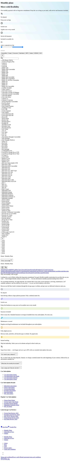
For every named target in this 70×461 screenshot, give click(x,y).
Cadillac (15, 269)
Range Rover (25, 272)
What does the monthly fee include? (10, 363)
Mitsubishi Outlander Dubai (11, 405)
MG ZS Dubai (8, 406)
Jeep (22, 271)
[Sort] (6, 267)
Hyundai (16, 271)
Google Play (13, 427)
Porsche (20, 272)
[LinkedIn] (6, 459)
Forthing (39, 269)
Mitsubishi (11, 272)
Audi (8, 269)
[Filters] (2, 267)
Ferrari (32, 269)
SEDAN (36, 53)
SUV (40, 53)
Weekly (6, 433)
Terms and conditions (10, 449)
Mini (7, 272)
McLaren (55, 271)
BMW (11, 269)
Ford (35, 269)
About (6, 443)
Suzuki (31, 272)
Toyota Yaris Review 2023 (11, 413)
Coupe (9, 53)
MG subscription (8, 393)
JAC (20, 271)
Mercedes (61, 271)
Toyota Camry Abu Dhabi (11, 402)
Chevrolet (24, 269)
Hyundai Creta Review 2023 (12, 414)
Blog (5, 444)
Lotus (48, 271)
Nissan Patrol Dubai (9, 400)
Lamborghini (32, 271)
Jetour (25, 271)
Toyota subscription (9, 389)
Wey (44, 272)
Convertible (4, 53)
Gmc (49, 269)
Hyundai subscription (10, 390)
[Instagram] (2, 459)
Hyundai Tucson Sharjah (11, 403)
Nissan (16, 272)
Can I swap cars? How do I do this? (10, 368)
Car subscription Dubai (10, 374)
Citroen (29, 269)
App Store (5, 427)
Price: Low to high (5, 260)
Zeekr (47, 272)
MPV (27, 53)
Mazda (51, 271)
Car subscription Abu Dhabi (11, 376)
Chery (19, 269)
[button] (35, 60)
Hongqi (12, 271)
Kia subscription (8, 392)
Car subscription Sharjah (10, 377)
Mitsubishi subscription (10, 386)
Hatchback (22, 53)
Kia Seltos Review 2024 (10, 419)
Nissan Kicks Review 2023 (11, 417)
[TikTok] (7, 459)
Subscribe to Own (9, 432)
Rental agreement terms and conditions (30, 457)
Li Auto (44, 271)
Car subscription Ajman (10, 379)
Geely (46, 269)
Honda (8, 271)
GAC (42, 269)
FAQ (5, 446)
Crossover (15, 53)
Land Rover (39, 271)
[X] (9, 459)
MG (5, 272)
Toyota (35, 272)
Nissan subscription (9, 387)
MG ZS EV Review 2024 (11, 416)
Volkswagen (40, 272)
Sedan (31, 53)
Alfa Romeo (4, 269)
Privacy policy (8, 448)
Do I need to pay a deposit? (8, 354)
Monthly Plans (8, 430)
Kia (28, 271)
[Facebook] (4, 459)
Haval (4, 271)
